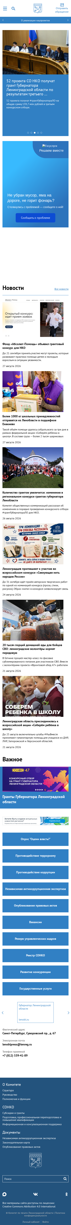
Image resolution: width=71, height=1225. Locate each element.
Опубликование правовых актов (35, 905)
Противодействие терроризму (36, 856)
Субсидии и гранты (13, 1113)
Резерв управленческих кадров (35, 939)
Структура (8, 1090)
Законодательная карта (16, 1142)
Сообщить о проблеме (35, 218)
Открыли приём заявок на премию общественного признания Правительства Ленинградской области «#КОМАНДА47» (29, 89)
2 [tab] (32, 133)
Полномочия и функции (16, 1099)
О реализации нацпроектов (35, 20)
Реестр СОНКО (35, 955)
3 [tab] (35, 133)
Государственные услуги (35, 988)
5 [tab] (42, 133)
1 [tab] (29, 133)
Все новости (61, 289)
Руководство (9, 1094)
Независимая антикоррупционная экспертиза (35, 889)
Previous (2, 1012)
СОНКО (8, 1107)
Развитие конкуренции (35, 972)
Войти (45, 1221)
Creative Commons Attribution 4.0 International (28, 1206)
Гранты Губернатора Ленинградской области (33, 799)
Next (68, 1012)
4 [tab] (38, 133)
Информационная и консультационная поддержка (32, 1124)
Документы (11, 1132)
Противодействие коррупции (35, 872)
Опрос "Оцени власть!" (35, 839)
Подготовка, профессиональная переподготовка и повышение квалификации (31, 1119)
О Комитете (11, 1084)
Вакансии (35, 922)
